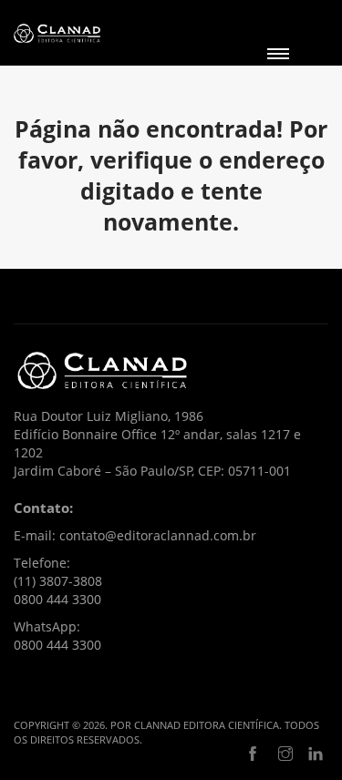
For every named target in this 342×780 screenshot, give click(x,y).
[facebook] (252, 754)
